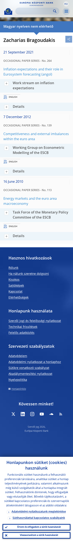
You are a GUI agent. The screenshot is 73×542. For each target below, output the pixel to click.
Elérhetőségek (18, 297)
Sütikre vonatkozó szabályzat (28, 368)
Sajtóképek (16, 285)
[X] (13, 414)
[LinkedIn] (23, 414)
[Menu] (66, 11)
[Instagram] (32, 414)
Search (55, 11)
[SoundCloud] (51, 414)
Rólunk (13, 267)
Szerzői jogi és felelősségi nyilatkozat (34, 321)
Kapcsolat (15, 291)
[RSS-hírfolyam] (61, 414)
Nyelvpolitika (17, 379)
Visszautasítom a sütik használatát (39, 535)
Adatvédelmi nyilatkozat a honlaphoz (34, 362)
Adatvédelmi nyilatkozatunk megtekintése (39, 511)
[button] (66, 3)
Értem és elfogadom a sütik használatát (39, 527)
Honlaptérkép (19, 389)
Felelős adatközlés (21, 332)
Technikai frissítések (22, 327)
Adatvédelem (17, 356)
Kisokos (14, 279)
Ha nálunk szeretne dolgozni (28, 273)
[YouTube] (42, 414)
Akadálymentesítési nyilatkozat (30, 374)
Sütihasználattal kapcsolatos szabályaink (39, 518)
